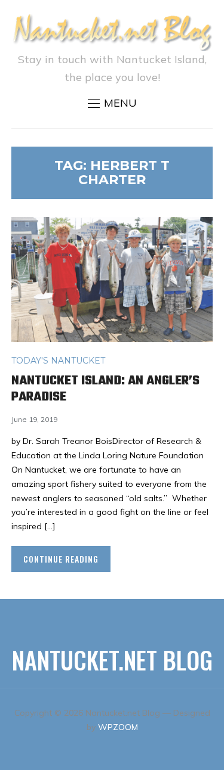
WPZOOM (118, 727)
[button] (112, 103)
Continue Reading (61, 558)
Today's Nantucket (58, 360)
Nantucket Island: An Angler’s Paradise (105, 388)
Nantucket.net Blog (112, 660)
